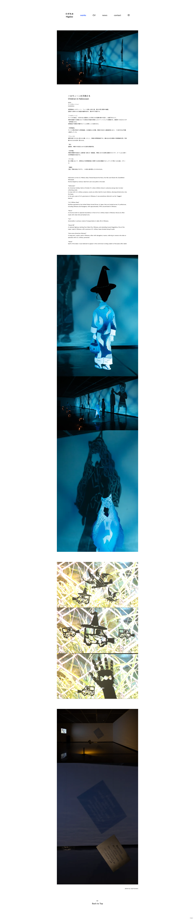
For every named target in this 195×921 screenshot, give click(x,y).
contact (117, 15)
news (104, 15)
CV (94, 15)
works (83, 15)
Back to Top (97, 903)
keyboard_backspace (97, 901)
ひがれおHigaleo (69, 15)
